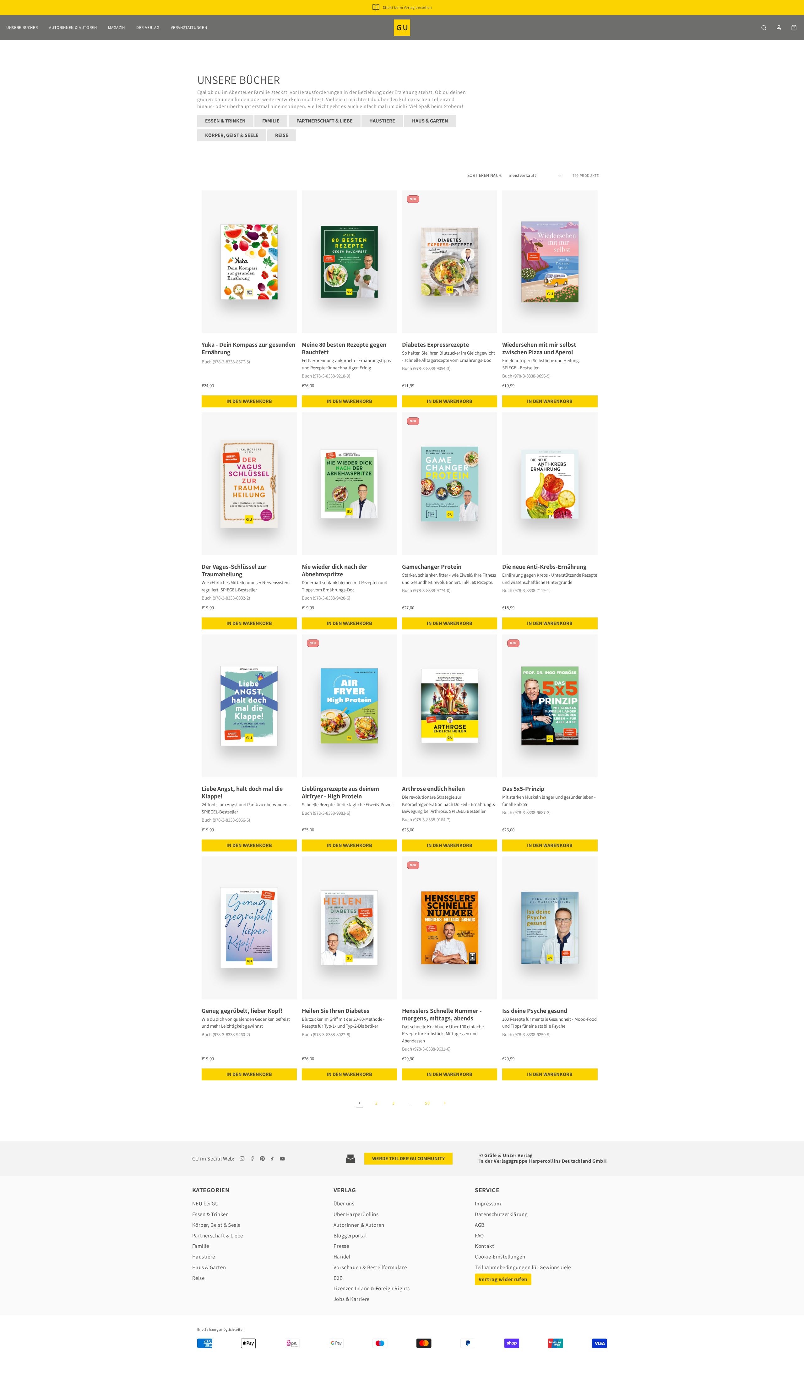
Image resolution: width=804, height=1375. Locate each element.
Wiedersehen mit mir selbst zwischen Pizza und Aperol (539, 348)
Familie (271, 120)
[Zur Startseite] (402, 27)
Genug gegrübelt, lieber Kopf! (242, 1010)
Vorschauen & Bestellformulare (370, 1267)
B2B (338, 1277)
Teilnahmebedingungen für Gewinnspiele (523, 1267)
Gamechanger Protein (431, 566)
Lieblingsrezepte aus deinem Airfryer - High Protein (340, 792)
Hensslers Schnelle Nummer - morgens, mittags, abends (442, 1014)
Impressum (488, 1203)
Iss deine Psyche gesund (534, 1010)
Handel (342, 1256)
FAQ (479, 1235)
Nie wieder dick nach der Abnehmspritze (334, 570)
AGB (480, 1224)
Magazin (116, 27)
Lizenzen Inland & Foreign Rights (372, 1288)
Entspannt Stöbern (407, 7)
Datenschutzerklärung (501, 1214)
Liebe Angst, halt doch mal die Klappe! (242, 792)
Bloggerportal (350, 1235)
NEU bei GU (205, 1203)
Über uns (344, 1203)
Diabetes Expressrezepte (435, 344)
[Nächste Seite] (444, 1103)
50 (427, 1103)
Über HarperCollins (356, 1214)
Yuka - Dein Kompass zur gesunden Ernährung (248, 348)
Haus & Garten (430, 120)
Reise (281, 135)
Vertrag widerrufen (503, 1279)
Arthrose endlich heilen (433, 788)
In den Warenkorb (249, 401)
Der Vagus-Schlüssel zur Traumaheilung (234, 570)
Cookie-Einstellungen (500, 1256)
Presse (341, 1245)
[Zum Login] (779, 27)
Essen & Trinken (225, 120)
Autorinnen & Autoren (73, 27)
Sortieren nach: (485, 175)
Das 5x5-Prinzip (523, 788)
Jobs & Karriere (352, 1299)
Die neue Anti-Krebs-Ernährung (544, 566)
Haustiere (382, 120)
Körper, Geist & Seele (231, 135)
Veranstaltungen (189, 27)
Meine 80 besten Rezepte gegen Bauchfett (344, 348)
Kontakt (484, 1245)
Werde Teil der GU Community (408, 1158)
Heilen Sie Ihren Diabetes (335, 1010)
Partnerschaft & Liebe (324, 120)
